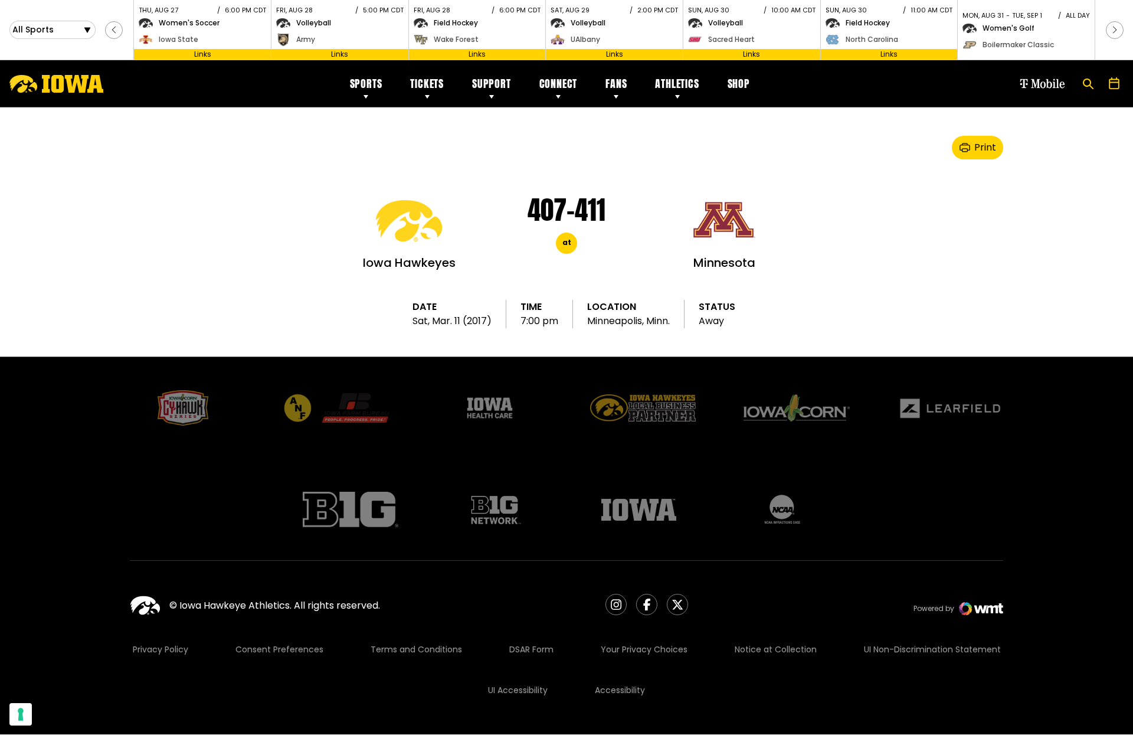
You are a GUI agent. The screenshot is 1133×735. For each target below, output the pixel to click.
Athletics (677, 84)
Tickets (427, 84)
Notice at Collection (776, 649)
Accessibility (620, 690)
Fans (616, 84)
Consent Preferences (279, 649)
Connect (558, 84)
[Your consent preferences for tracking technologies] (20, 714)
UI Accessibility (518, 690)
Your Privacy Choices (644, 649)
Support (491, 84)
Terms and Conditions (416, 649)
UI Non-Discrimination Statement (932, 649)
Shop (739, 84)
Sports (366, 84)
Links (202, 54)
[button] (114, 30)
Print (985, 147)
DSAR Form (531, 649)
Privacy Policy (160, 649)
